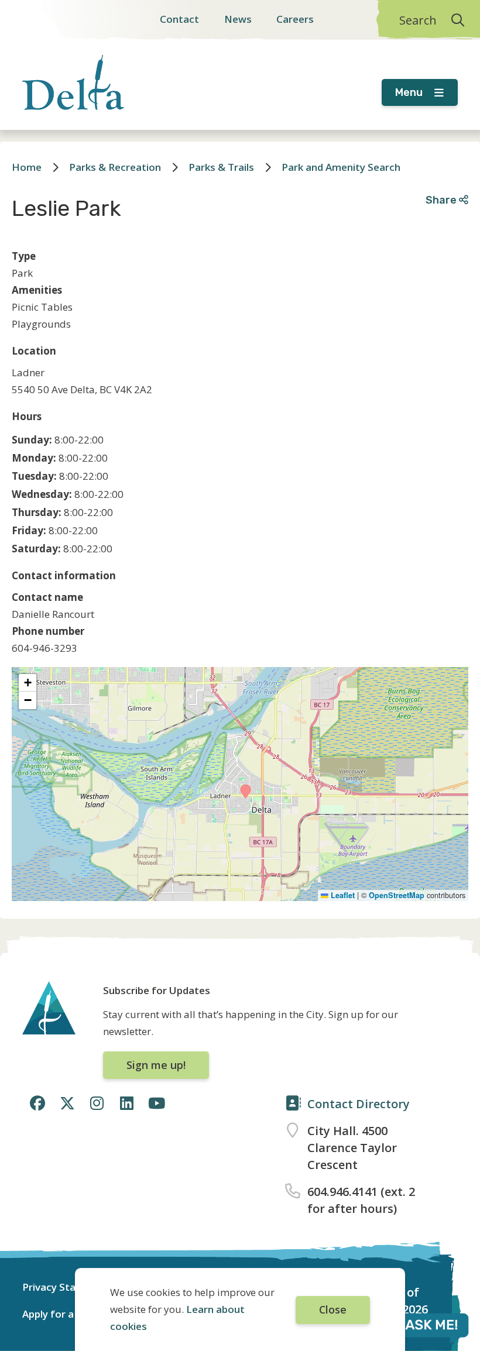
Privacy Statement (67, 1287)
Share (442, 200)
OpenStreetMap (396, 895)
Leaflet (341, 895)
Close (333, 1309)
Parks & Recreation (115, 167)
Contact (179, 19)
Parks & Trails (221, 167)
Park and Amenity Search (341, 167)
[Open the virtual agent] (418, 1327)
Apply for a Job (57, 1314)
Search (418, 20)
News (238, 19)
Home (27, 167)
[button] (245, 791)
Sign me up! (156, 1065)
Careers (295, 19)
